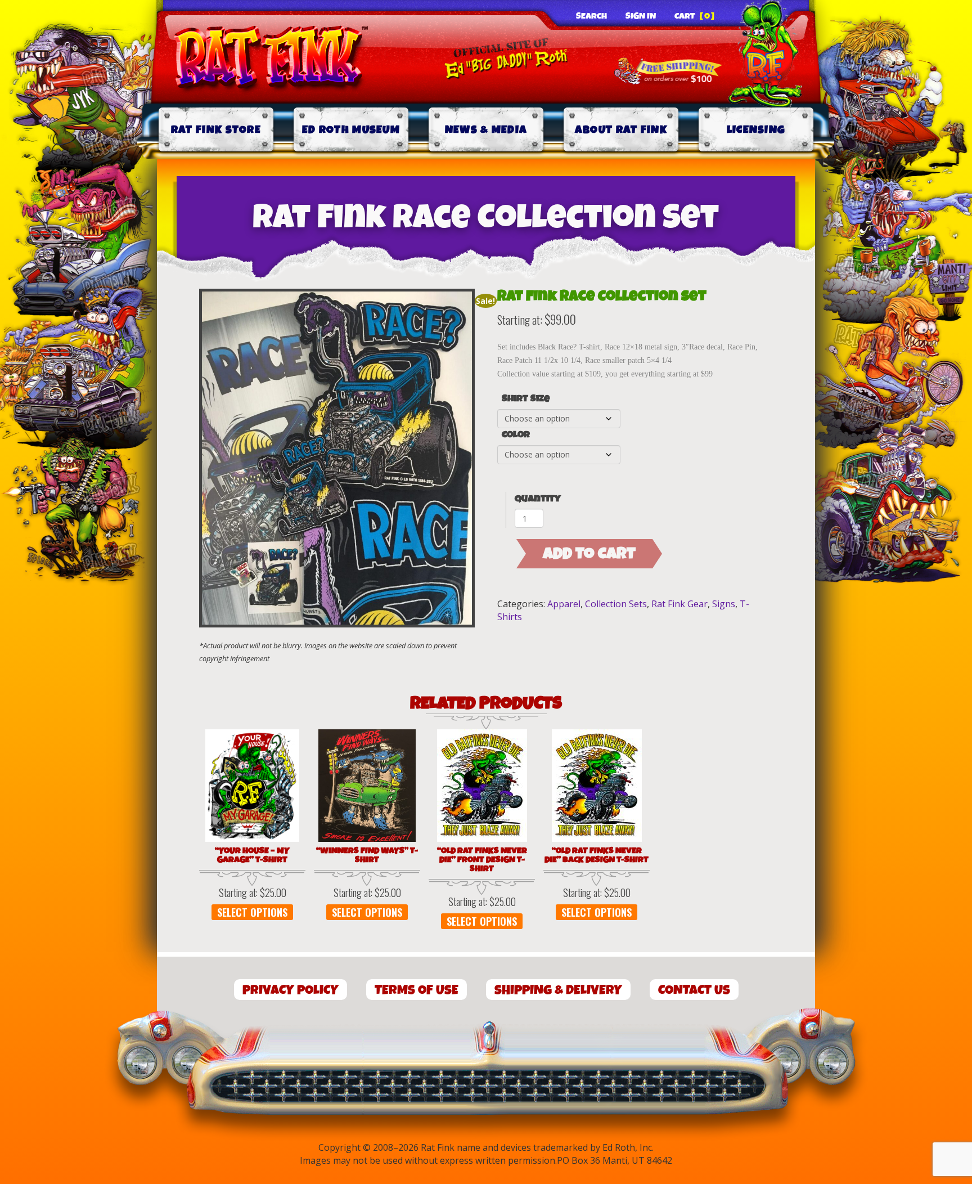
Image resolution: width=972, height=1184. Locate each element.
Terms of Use (416, 990)
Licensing (756, 129)
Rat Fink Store (216, 129)
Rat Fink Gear (679, 604)
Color (516, 435)
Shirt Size (526, 399)
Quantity (538, 499)
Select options (252, 912)
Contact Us (694, 990)
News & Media (486, 129)
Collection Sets (616, 604)
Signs (723, 604)
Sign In (641, 16)
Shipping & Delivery (558, 990)
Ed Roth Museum (351, 129)
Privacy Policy (290, 990)
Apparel (563, 604)
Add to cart (589, 553)
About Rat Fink (621, 129)
